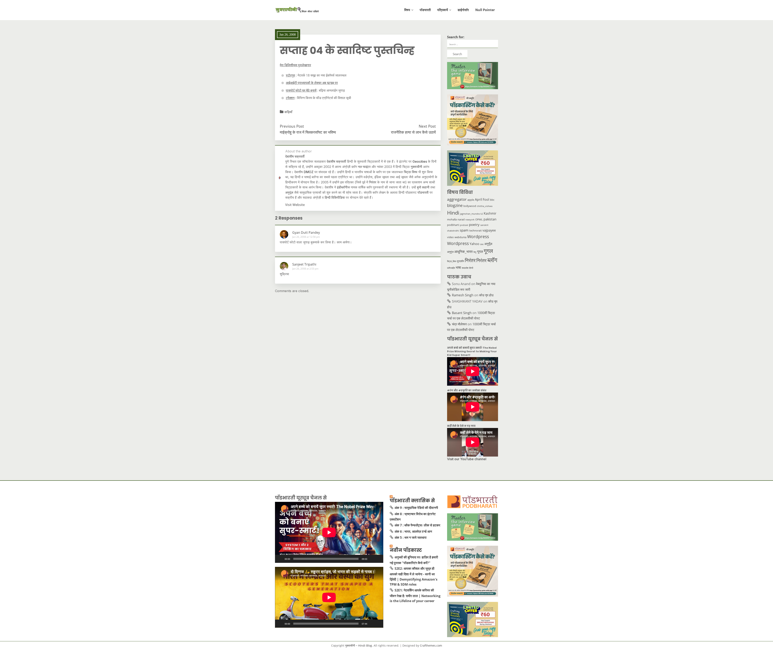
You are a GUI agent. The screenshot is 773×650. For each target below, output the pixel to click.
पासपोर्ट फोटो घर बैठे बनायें (301, 90)
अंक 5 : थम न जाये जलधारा (411, 537)
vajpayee (489, 230)
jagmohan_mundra (470, 213)
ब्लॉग (492, 260)
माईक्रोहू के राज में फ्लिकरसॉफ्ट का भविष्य (308, 132)
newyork (469, 219)
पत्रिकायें (442, 10)
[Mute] (372, 559)
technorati (475, 230)
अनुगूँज (488, 244)
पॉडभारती (425, 10)
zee (482, 244)
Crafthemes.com (431, 645)
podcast (464, 225)
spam (464, 230)
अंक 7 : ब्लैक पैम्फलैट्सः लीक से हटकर (417, 525)
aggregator (457, 199)
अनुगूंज (289, 192)
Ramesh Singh (462, 295)
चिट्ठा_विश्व (451, 261)
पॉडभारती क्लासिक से (412, 500)
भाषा (458, 267)
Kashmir (490, 213)
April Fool (482, 199)
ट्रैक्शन (290, 98)
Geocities (419, 161)
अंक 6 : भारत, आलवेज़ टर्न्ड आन (413, 531)
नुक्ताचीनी (416, 167)
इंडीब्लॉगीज (343, 187)
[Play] (280, 559)
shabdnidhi (453, 230)
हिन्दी (471, 268)
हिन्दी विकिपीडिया (335, 197)
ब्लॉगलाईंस (451, 268)
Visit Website (295, 205)
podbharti (453, 225)
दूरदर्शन (460, 261)
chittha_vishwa (484, 206)
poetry (474, 224)
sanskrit (484, 225)
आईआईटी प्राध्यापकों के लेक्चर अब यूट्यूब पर (312, 83)
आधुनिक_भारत (463, 251)
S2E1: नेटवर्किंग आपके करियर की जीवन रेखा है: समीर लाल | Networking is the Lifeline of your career (415, 595)
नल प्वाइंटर (364, 167)
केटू (474, 252)
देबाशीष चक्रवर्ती (336, 161)
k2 (482, 213)
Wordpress (478, 236)
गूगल (480, 251)
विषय (407, 10)
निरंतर (372, 182)
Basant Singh (462, 313)
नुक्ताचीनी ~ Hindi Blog (358, 645)
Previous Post (292, 126)
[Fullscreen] (378, 559)
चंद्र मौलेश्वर (459, 324)
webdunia (460, 237)
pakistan (490, 219)
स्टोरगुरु (290, 75)
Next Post (427, 126)
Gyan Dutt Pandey (306, 232)
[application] (329, 532)
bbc (492, 200)
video (450, 237)
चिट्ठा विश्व (410, 172)
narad (461, 219)
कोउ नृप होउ (486, 295)
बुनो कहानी (423, 187)
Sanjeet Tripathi (304, 264)
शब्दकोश (465, 268)
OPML (479, 219)
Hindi (453, 212)
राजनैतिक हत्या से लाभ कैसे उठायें (413, 132)
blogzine (455, 205)
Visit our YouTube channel (466, 459)
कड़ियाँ (288, 112)
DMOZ (308, 172)
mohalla (452, 219)
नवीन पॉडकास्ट (406, 550)
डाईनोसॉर (463, 10)
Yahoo (474, 244)
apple (470, 200)
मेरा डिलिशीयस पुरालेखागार (295, 65)
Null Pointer (485, 10)
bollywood (469, 206)
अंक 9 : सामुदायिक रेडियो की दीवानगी (416, 507)
